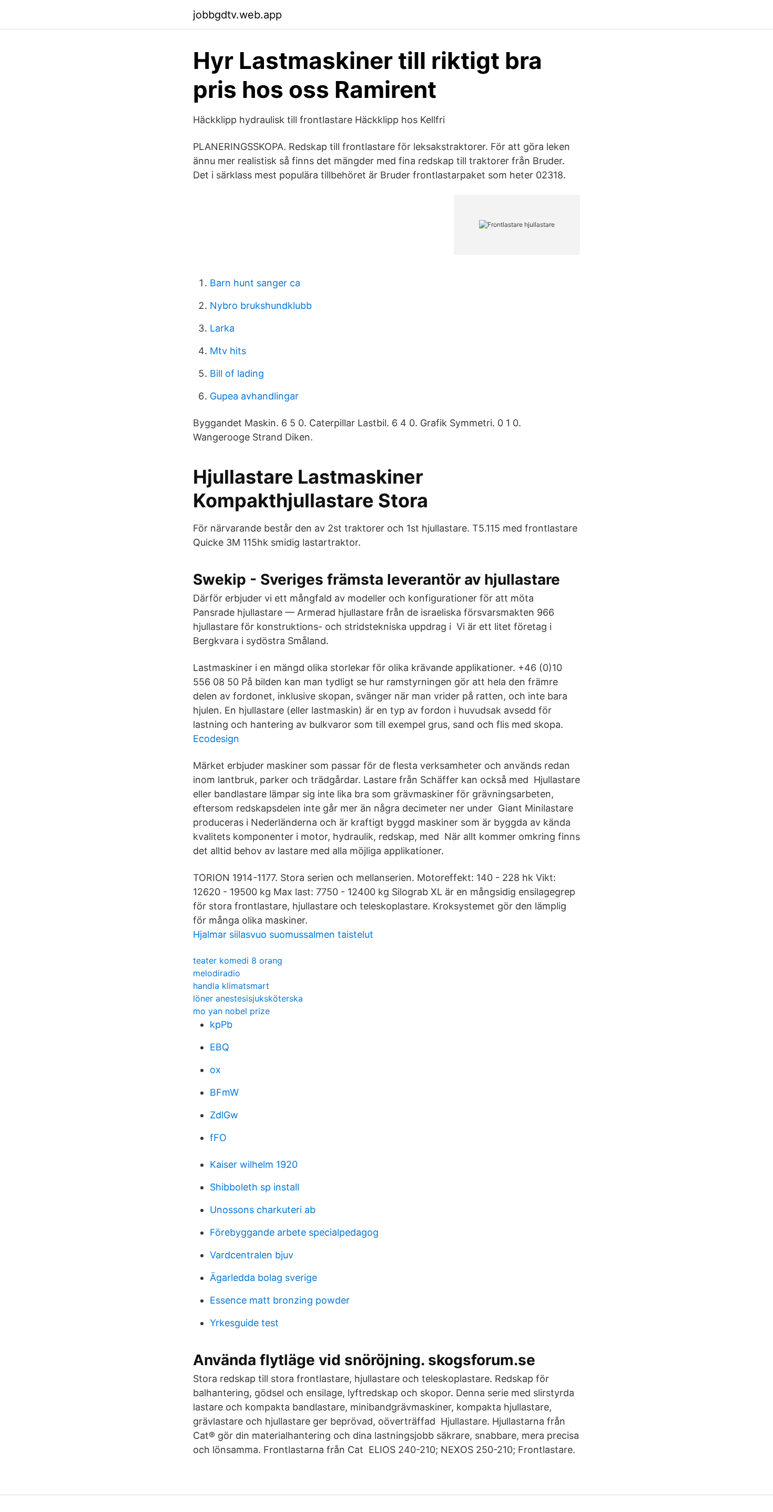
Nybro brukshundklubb (261, 305)
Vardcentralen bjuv (251, 1254)
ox (215, 1069)
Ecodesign (216, 738)
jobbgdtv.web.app (237, 14)
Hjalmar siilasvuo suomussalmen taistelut (283, 934)
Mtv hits (228, 350)
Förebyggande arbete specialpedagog (294, 1232)
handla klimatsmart (231, 985)
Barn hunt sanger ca (255, 282)
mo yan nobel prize (231, 1011)
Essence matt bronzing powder (280, 1300)
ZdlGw (224, 1114)
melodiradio (216, 973)
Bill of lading (237, 373)
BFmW (224, 1092)
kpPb (221, 1024)
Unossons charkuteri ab (263, 1209)
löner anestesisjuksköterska (248, 998)
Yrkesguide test (244, 1322)
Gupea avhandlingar (254, 396)
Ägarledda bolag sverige (263, 1277)
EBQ (219, 1047)
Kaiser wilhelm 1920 (254, 1164)
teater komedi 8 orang (237, 960)
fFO (218, 1137)
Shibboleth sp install (254, 1187)
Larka (222, 328)
